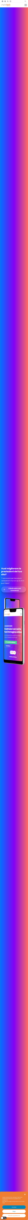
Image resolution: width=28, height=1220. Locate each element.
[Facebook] (2, 1)
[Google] (5, 1)
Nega (14, 1211)
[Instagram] (10, 1)
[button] (25, 1194)
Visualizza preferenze (14, 1215)
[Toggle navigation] (25, 5)
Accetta (14, 1207)
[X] (7, 1)
